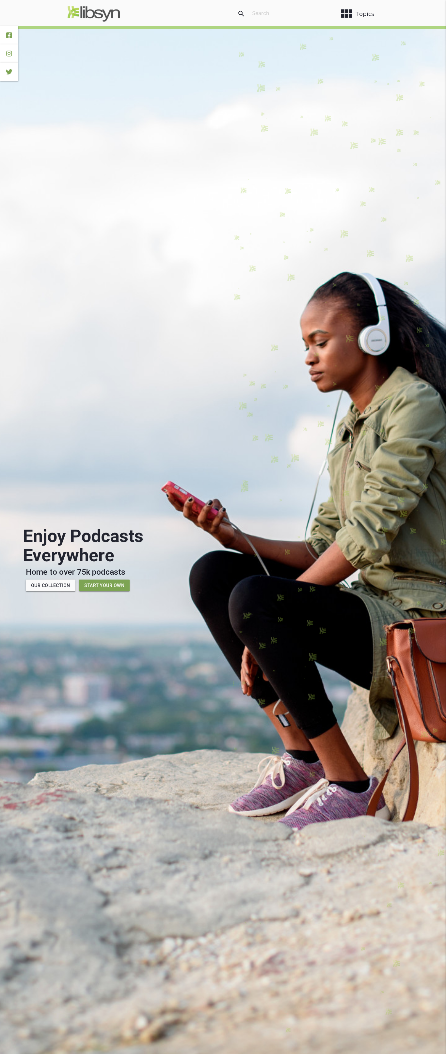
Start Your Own (104, 585)
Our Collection (50, 585)
